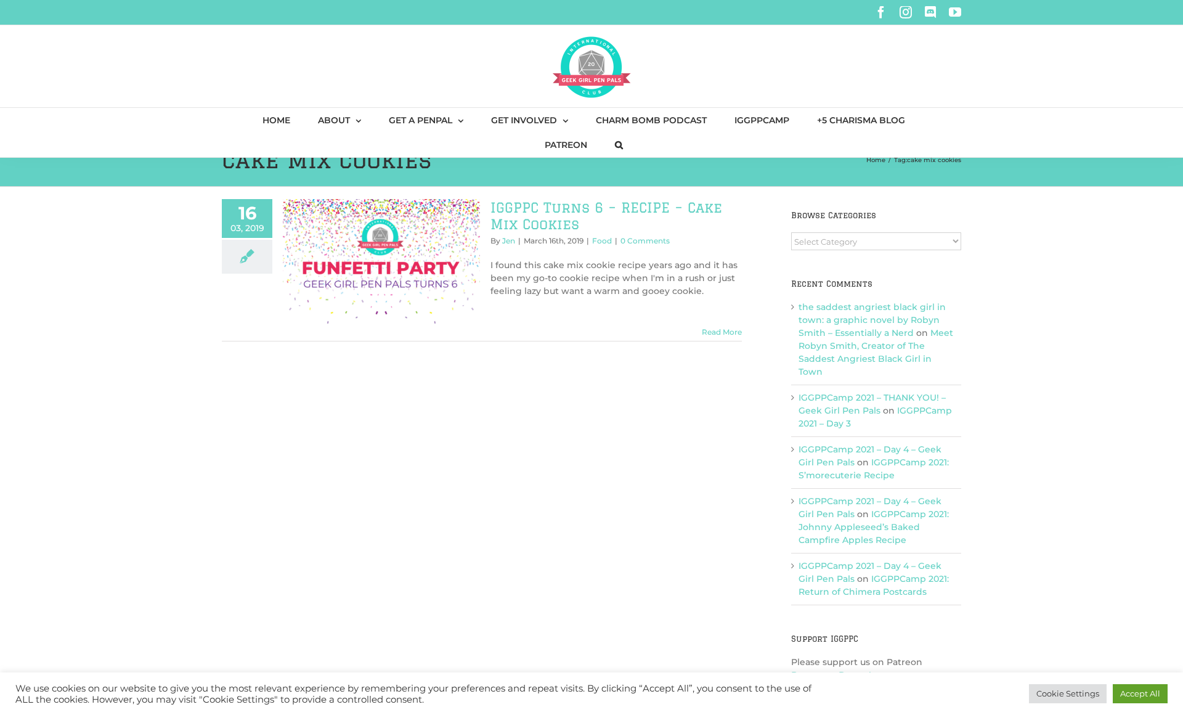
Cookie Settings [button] (1067, 693)
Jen (508, 240)
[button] (619, 145)
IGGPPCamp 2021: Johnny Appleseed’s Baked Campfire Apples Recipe (874, 527)
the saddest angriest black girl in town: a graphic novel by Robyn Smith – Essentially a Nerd (872, 319)
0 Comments (645, 240)
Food (602, 240)
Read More (722, 332)
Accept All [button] (1140, 693)
